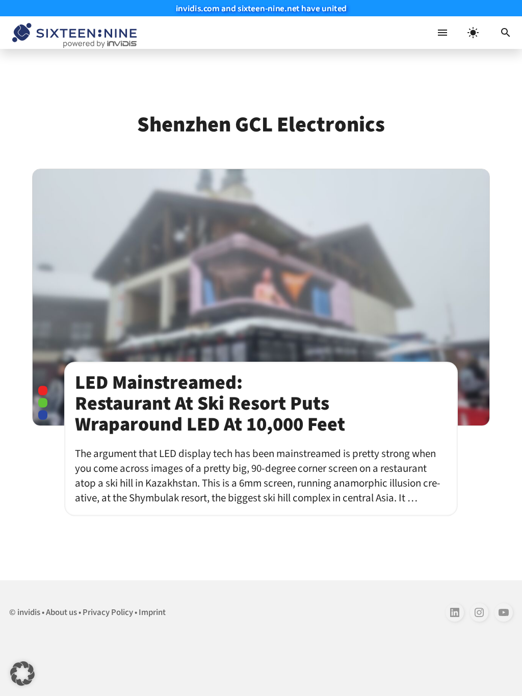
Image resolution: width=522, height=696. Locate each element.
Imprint (152, 612)
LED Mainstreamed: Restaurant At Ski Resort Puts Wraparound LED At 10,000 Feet (210, 403)
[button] (505, 32)
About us (61, 612)
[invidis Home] (72, 32)
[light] (473, 32)
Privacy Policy (108, 612)
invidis (28, 612)
